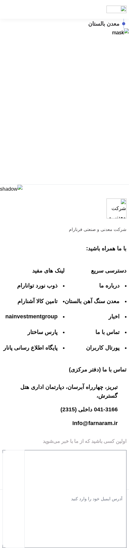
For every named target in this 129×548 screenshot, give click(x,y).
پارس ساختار (43, 332)
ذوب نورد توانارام (37, 285)
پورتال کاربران (103, 348)
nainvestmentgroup (31, 316)
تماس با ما (107, 332)
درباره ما (109, 285)
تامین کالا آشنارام (38, 301)
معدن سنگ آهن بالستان (92, 301)
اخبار (114, 316)
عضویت (14, 499)
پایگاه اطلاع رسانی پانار (30, 348)
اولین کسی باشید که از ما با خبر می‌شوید (84, 441)
